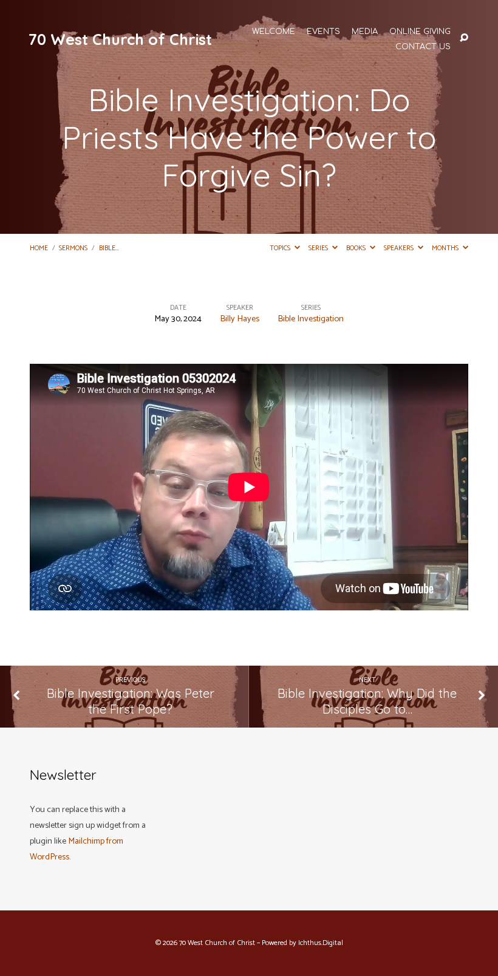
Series (319, 248)
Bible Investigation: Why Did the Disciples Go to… (367, 701)
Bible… (108, 248)
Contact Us (423, 47)
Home (39, 248)
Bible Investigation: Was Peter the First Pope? (130, 701)
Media (365, 32)
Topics (281, 248)
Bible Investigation (311, 319)
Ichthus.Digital (320, 943)
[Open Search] (464, 38)
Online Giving (420, 32)
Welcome (273, 32)
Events (323, 32)
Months (446, 248)
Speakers (399, 248)
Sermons (73, 248)
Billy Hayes (239, 319)
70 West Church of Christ (120, 39)
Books (356, 248)
